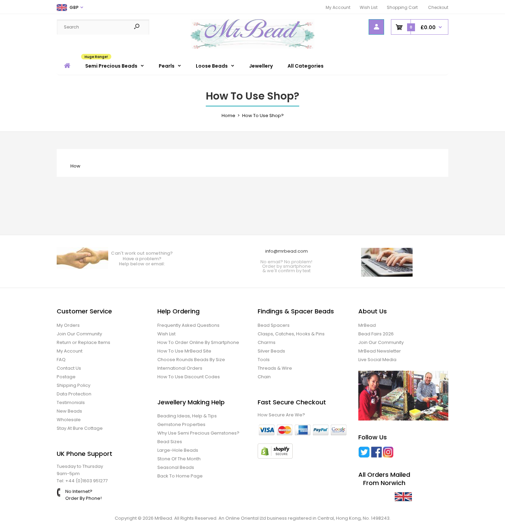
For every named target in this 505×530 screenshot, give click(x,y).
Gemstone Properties (181, 424)
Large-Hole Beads (177, 450)
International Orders (179, 368)
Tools (264, 359)
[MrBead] (252, 47)
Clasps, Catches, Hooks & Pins (291, 334)
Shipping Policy (73, 385)
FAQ (61, 359)
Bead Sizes (169, 441)
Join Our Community (79, 334)
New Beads (69, 411)
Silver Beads (271, 351)
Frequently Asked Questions (188, 325)
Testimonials (71, 402)
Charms (267, 342)
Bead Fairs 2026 (376, 334)
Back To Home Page (180, 476)
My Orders (68, 325)
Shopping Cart (402, 7)
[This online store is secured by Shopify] (275, 457)
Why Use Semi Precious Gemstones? (198, 433)
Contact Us (69, 368)
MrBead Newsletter (379, 351)
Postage (66, 376)
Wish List (369, 7)
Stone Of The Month (179, 459)
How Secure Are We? (281, 415)
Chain (264, 376)
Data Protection (74, 394)
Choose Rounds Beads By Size (191, 359)
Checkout (438, 7)
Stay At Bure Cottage (80, 428)
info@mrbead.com (286, 251)
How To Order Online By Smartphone (198, 342)
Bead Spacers (274, 325)
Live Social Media (377, 359)
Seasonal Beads (175, 467)
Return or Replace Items (83, 342)
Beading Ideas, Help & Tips (187, 416)
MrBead (367, 325)
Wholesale (69, 419)
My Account (338, 7)
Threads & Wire (275, 368)
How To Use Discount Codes (188, 376)
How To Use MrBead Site (184, 351)
